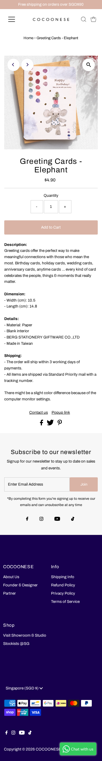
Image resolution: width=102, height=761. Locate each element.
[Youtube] (57, 519)
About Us (11, 577)
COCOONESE (48, 749)
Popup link (61, 413)
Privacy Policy (63, 593)
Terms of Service (65, 601)
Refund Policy (63, 585)
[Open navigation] (15, 19)
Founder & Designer (20, 585)
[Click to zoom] (88, 64)
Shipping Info (62, 577)
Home (28, 38)
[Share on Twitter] (51, 424)
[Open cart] (93, 19)
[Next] (27, 64)
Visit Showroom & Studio (24, 635)
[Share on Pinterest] (60, 424)
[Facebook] (27, 519)
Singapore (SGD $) (22, 688)
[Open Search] (83, 19)
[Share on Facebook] (42, 424)
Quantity (51, 195)
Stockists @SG (16, 643)
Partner (9, 593)
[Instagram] (41, 519)
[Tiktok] (73, 519)
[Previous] (13, 64)
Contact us (38, 413)
